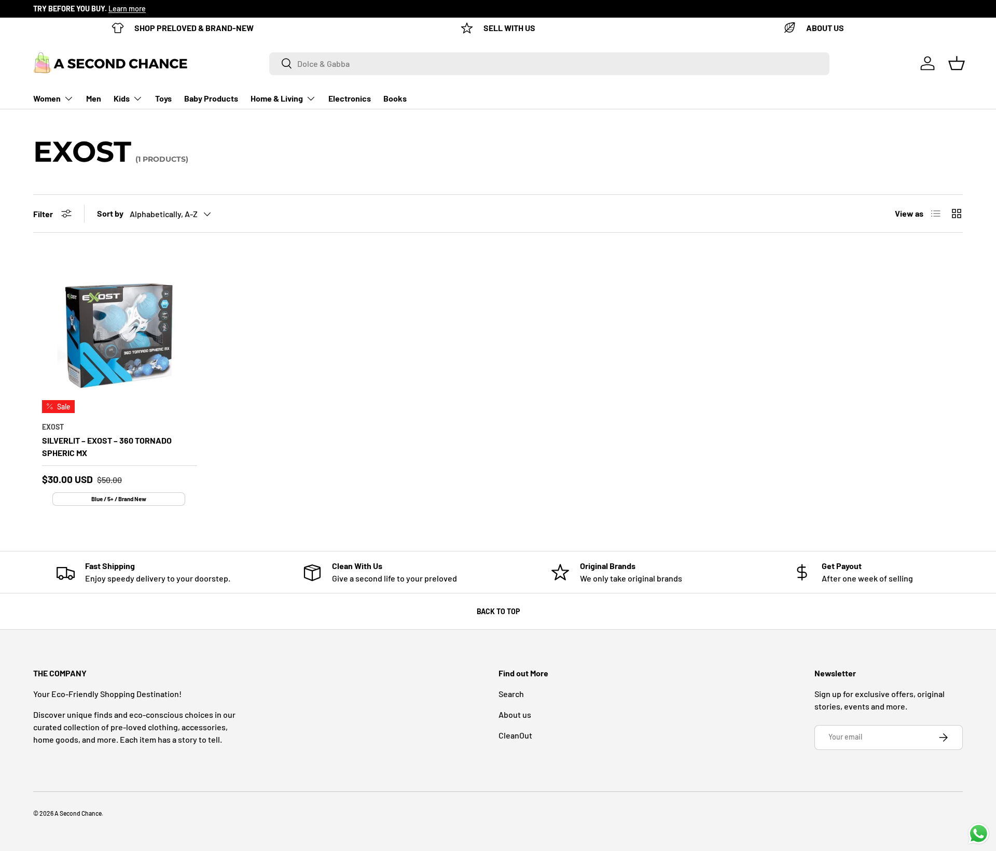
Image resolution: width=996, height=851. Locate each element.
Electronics (349, 98)
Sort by (110, 213)
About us (515, 714)
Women (47, 98)
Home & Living (277, 98)
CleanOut (515, 735)
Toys (163, 98)
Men (93, 98)
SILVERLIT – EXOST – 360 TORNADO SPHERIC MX (107, 446)
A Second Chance (78, 813)
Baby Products (211, 98)
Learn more (127, 8)
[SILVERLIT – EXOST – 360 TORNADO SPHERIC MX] (119, 335)
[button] (956, 63)
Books (395, 98)
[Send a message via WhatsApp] (978, 833)
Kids (122, 98)
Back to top (498, 611)
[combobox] (549, 63)
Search (511, 694)
